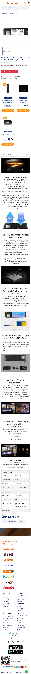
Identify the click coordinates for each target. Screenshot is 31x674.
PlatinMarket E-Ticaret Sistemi (10, 672)
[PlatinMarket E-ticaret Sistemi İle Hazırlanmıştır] (8, 667)
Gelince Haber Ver (9, 71)
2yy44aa (21, 521)
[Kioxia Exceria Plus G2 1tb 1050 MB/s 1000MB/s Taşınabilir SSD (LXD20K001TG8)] (7, 122)
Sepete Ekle (7, 110)
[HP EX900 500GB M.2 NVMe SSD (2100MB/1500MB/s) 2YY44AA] (15, 31)
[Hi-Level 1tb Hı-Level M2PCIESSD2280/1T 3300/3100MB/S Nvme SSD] (7, 88)
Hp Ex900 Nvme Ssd (9, 521)
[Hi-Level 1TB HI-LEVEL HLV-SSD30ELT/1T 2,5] (23, 88)
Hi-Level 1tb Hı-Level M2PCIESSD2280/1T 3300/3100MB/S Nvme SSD (8, 101)
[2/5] (2, 62)
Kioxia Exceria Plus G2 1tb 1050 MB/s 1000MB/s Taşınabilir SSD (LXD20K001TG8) (7, 135)
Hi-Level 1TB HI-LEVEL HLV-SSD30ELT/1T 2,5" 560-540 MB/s (23, 101)
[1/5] (2, 62)
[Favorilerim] (25, 3)
